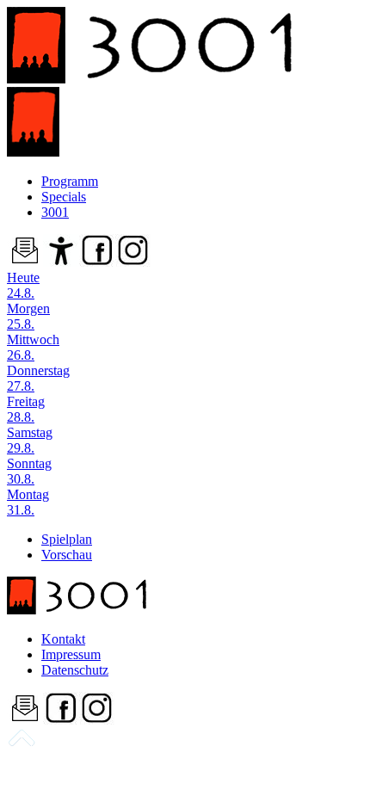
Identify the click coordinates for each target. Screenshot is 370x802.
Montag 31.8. (28, 502)
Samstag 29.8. (29, 440)
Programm (69, 181)
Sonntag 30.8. (29, 471)
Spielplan (66, 539)
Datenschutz (74, 670)
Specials (63, 196)
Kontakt (63, 639)
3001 (55, 212)
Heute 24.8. (23, 285)
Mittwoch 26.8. (33, 347)
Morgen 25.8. (28, 316)
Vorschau (66, 554)
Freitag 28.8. (26, 409)
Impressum (71, 654)
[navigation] (21, 744)
